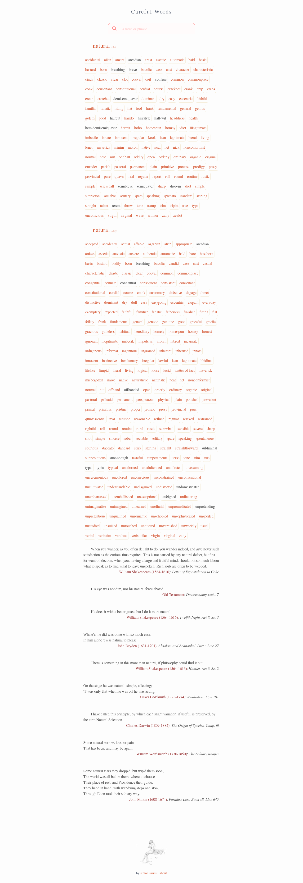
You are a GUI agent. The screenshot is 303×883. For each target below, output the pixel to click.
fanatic (106, 108)
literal (192, 137)
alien (107, 59)
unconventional (189, 477)
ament (119, 59)
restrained (205, 418)
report (156, 176)
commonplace (198, 79)
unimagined (119, 506)
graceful (196, 321)
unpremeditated (179, 506)
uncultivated (94, 486)
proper (135, 409)
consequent (148, 282)
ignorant (91, 341)
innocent (121, 137)
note (103, 156)
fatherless (173, 311)
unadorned (130, 467)
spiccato (170, 195)
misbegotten (94, 379)
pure (107, 176)
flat (129, 108)
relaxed (188, 418)
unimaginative (95, 506)
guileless (108, 331)
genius (200, 108)
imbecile (91, 137)
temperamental (158, 457)
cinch (89, 79)
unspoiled (206, 515)
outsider (91, 166)
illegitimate (198, 127)
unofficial (157, 506)
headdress (177, 117)
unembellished (122, 496)
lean (163, 137)
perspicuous (145, 399)
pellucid (107, 399)
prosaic (149, 409)
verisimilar (139, 535)
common (177, 79)
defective (175, 292)
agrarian (154, 243)
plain (153, 166)
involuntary (129, 360)
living (205, 137)
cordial (145, 88)
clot (125, 79)
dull (134, 302)
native (146, 147)
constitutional (126, 88)
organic (195, 156)
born (103, 69)
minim (119, 147)
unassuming (194, 467)
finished (190, 311)
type (195, 205)
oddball (124, 156)
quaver (120, 176)
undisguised (143, 486)
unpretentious (95, 515)
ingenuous (129, 350)
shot (188, 185)
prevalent (209, 399)
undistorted (164, 486)
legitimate (177, 137)
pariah (105, 166)
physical (164, 399)
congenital (93, 282)
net (167, 147)
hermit (125, 127)
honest (207, 331)
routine (192, 176)
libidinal (207, 360)
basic (202, 59)
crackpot (174, 88)
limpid (104, 370)
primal (90, 409)
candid (174, 263)
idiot (182, 127)
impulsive (145, 341)
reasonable (142, 418)
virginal (126, 215)
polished (192, 399)
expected (111, 311)
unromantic (138, 515)
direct (205, 292)
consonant (104, 88)
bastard (90, 69)
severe (198, 428)
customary (157, 292)
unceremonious (96, 477)
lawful (163, 360)
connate (110, 282)
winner (153, 215)
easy (172, 98)
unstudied (92, 525)
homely (159, 331)
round (178, 176)
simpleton (92, 195)
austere (134, 253)
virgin (112, 215)
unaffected (174, 467)
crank (188, 88)
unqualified (117, 515)
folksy (89, 321)
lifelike (90, 370)
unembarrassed (96, 496)
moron (133, 147)
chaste (113, 272)
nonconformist (194, 147)
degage (191, 292)
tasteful (137, 457)
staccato (108, 447)
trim (163, 205)
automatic (177, 59)
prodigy (199, 166)
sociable (110, 195)
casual (207, 263)
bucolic (146, 69)
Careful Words (151, 11)
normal (90, 156)
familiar (91, 108)
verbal (89, 535)
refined (159, 418)
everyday (209, 302)
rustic (205, 176)
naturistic (158, 379)
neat (157, 147)
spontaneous (205, 438)
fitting (119, 108)
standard (186, 195)
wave (140, 215)
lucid (167, 370)
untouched (129, 525)
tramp (151, 205)
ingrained (148, 350)
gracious (91, 331)
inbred (175, 341)
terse (176, 457)
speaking (153, 195)
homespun (153, 127)
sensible (183, 428)
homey (170, 127)
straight (90, 205)
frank (150, 108)
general (185, 108)
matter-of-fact (185, 370)
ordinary (180, 156)
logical (142, 370)
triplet (174, 205)
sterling (201, 195)
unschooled (159, 515)
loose (155, 370)
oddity (138, 156)
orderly (164, 156)
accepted (91, 243)
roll (167, 176)
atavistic (118, 253)
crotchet (103, 98)
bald (191, 59)
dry (162, 98)
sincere (114, 438)
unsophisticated (183, 515)
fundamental (167, 108)
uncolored (119, 477)
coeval (136, 79)
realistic (124, 418)
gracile (211, 321)
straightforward (186, 447)
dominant (149, 98)
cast (169, 69)
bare (192, 253)
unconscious (94, 215)
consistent (168, 282)
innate (106, 137)
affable (139, 243)
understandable (118, 486)
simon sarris (148, 873)
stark (137, 447)
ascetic (161, 59)
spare (139, 195)
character (182, 69)
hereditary (141, 331)
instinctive (109, 360)
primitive (167, 166)
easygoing (159, 302)
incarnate (190, 341)
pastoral (120, 166)
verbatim (104, 535)
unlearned (139, 506)
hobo (138, 127)
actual (125, 243)
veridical (121, 535)
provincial (92, 176)
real (131, 176)
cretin (89, 98)
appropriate (183, 243)
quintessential (95, 418)
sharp (162, 185)
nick (176, 147)
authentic (149, 253)
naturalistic (140, 379)
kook (152, 137)
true (185, 205)
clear (114, 79)
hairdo (129, 117)
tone (140, 205)
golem (89, 117)
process (183, 166)
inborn (161, 341)
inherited (181, 350)
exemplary (93, 311)
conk (89, 88)
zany (165, 215)
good (102, 117)
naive (111, 379)
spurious (91, 447)
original (211, 156)
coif (148, 79)
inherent (165, 350)
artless (89, 253)
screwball (107, 185)
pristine (121, 409)
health (193, 117)
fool (139, 108)
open (151, 156)
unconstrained (163, 477)
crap (200, 88)
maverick (103, 147)
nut (112, 156)
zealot (177, 215)
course (159, 88)
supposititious (95, 457)
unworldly (188, 525)
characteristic (203, 69)
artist (148, 59)
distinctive (92, 302)
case (159, 69)
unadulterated (152, 467)
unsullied (110, 525)
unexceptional (147, 496)
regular (143, 176)
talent (104, 205)
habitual (124, 331)
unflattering (188, 496)
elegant (193, 302)
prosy (213, 166)
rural (139, 428)
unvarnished (168, 525)
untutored (148, 525)
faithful (201, 98)
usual (204, 525)
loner (89, 147)
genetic (152, 321)
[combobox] (151, 28)
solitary (125, 195)
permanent (138, 166)
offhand (114, 389)
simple (200, 185)
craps (211, 88)
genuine (168, 321)
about (163, 873)
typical (113, 467)
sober (128, 438)
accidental (92, 59)
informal (112, 350)
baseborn (206, 253)
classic (102, 79)
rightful (90, 428)
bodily (116, 263)
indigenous (93, 350)
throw (128, 205)
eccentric (185, 98)
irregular (138, 137)
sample (90, 185)
